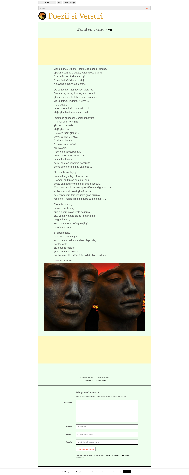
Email (69, 434)
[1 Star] (54, 260)
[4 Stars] (57, 260)
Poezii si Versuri (75, 15)
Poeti (59, 2)
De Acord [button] (127, 472)
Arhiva (66, 2)
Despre (73, 2)
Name (69, 426)
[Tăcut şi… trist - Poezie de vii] (94, 330)
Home (47, 2)
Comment (68, 402)
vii (110, 29)
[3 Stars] (56, 260)
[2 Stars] (55, 260)
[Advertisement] (94, 51)
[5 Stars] (58, 260)
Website (69, 442)
